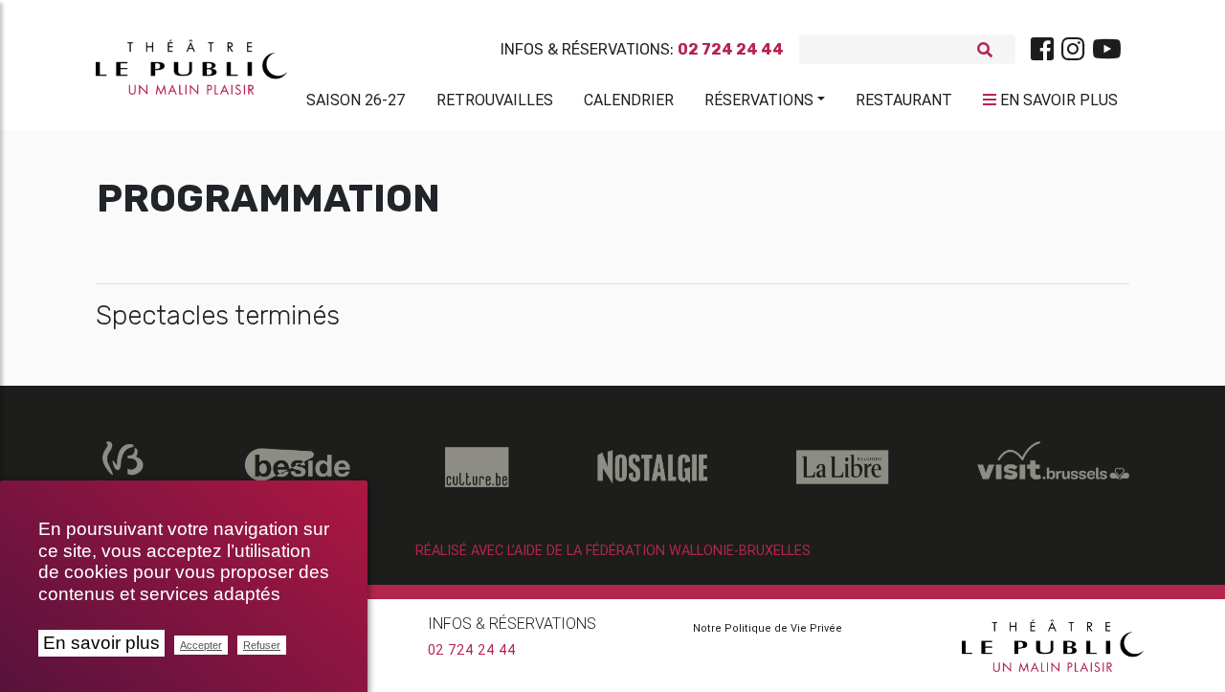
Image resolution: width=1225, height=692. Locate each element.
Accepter (201, 645)
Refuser (261, 645)
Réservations (758, 99)
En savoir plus (101, 643)
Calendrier (629, 99)
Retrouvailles (494, 99)
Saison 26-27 (356, 99)
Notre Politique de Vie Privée (767, 628)
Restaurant (904, 99)
